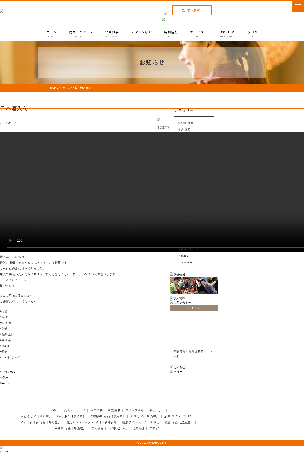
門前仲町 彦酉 (188, 136)
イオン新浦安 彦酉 (191, 157)
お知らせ (183, 206)
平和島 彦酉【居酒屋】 (70, 428)
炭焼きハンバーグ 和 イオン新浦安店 (193, 166)
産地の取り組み (188, 220)
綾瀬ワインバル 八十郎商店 (192, 177)
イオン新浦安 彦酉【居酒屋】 (40, 422)
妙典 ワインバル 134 (178, 416)
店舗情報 (114, 410)
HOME (54, 410)
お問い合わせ (118, 428)
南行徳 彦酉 (185, 123)
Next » (4, 383)
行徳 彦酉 (184, 129)
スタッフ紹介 (135, 410)
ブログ (182, 213)
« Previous (7, 371)
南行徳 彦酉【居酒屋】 (36, 416)
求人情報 (97, 428)
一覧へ (4, 377)
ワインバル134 (187, 150)
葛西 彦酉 (184, 186)
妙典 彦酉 (185, 143)
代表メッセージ (188, 249)
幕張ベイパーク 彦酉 (192, 200)
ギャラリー (185, 262)
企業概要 (183, 255)
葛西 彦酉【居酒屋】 (179, 422)
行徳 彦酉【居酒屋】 (71, 416)
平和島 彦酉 (186, 193)
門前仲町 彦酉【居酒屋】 (108, 416)
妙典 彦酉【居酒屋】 (145, 416)
